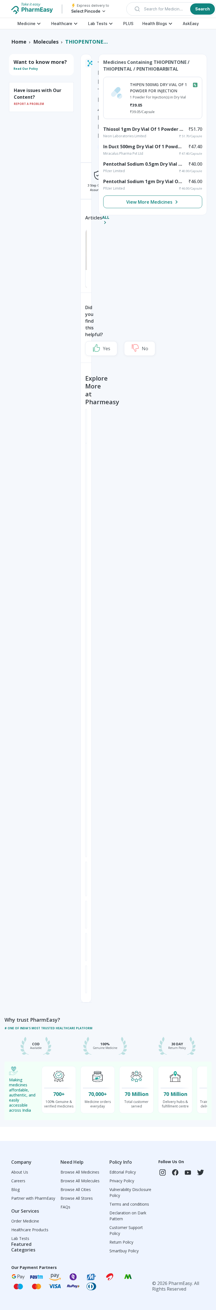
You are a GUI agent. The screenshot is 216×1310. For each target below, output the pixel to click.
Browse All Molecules (80, 1180)
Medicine (26, 23)
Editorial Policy (122, 1172)
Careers (18, 1180)
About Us (19, 1172)
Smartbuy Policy (124, 1250)
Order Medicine (25, 1221)
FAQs (65, 1207)
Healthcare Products (29, 1229)
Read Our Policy (26, 69)
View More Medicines (149, 202)
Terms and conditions (129, 1204)
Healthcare (61, 23)
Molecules (45, 41)
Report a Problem (29, 104)
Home (18, 41)
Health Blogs (154, 23)
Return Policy (121, 1242)
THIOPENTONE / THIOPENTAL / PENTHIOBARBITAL (86, 41)
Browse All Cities (75, 1189)
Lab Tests (97, 23)
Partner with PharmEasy (33, 1198)
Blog (15, 1189)
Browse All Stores (76, 1198)
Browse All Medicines (79, 1172)
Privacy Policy (121, 1180)
